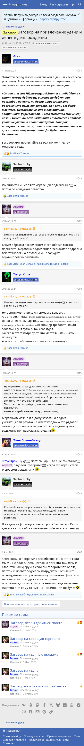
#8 (80, 552)
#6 (80, 454)
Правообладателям (59, 736)
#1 (80, 70)
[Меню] (5, 4)
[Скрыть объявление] (78, 15)
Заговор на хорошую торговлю (35, 638)
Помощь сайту (12, 736)
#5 (80, 373)
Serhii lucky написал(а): (17, 228)
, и (32, 594)
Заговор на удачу (24, 670)
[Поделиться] (77, 71)
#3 (80, 221)
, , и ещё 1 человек (38, 263)
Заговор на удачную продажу (34, 654)
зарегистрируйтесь (53, 19)
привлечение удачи (14, 47)
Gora (8, 43)
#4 (80, 288)
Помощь (8, 743)
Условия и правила (14, 740)
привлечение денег (47, 43)
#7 (80, 493)
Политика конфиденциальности (49, 740)
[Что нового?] (72, 4)
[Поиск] (79, 4)
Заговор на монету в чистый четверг (40, 686)
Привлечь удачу (29, 626)
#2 (80, 178)
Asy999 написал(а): (15, 501)
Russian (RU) (13, 730)
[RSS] (16, 743)
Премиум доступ (34, 736)
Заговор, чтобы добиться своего (36, 623)
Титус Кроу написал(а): (17, 380)
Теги (77, 736)
